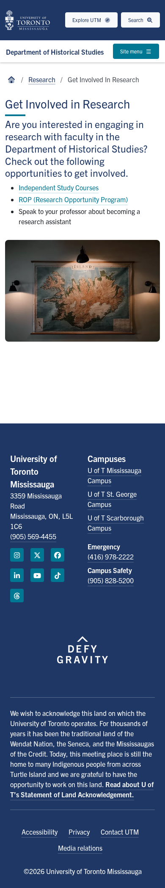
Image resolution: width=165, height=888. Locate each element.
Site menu (132, 51)
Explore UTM (87, 20)
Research (41, 79)
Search (136, 20)
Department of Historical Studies (55, 51)
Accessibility (40, 831)
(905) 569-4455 (33, 536)
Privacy (79, 831)
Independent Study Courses (59, 187)
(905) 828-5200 (111, 580)
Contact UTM (120, 831)
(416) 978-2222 (111, 556)
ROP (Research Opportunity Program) (73, 199)
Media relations (80, 847)
